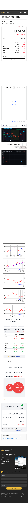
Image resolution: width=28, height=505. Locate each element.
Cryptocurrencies (5, 461)
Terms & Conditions (13, 493)
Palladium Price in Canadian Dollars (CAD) (12, 437)
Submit (14, 488)
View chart (23, 147)
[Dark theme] (23, 126)
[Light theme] (25, 126)
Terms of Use (4, 493)
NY (21, 166)
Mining (2, 469)
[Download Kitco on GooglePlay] (23, 468)
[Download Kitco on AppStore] (17, 468)
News (2, 465)
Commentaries (4, 467)
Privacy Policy (4, 494)
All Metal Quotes (5, 459)
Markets (3, 463)
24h (25, 166)
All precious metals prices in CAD (10, 438)
